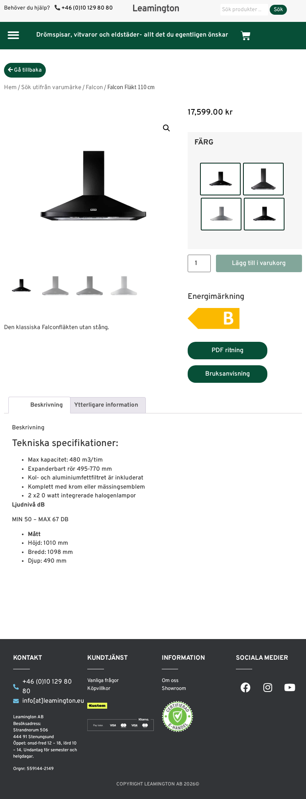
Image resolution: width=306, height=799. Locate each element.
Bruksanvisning (227, 374)
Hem (10, 88)
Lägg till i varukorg (259, 263)
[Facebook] (246, 687)
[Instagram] (268, 687)
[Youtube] (290, 687)
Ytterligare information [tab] (106, 405)
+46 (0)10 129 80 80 (87, 8)
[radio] (220, 179)
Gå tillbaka (27, 70)
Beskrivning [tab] (46, 405)
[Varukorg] (245, 35)
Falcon (94, 88)
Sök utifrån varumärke (51, 88)
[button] (13, 35)
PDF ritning (227, 351)
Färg (204, 143)
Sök (278, 9)
